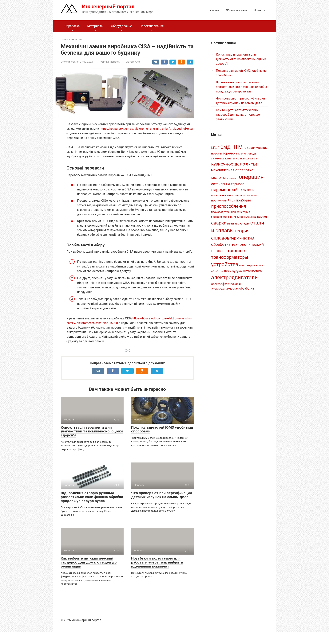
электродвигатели (234, 277)
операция (251, 177)
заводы (252, 153)
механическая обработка (232, 170)
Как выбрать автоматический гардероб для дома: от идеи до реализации (89, 562)
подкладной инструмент (246, 195)
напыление (232, 178)
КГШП (215, 148)
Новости (259, 10)
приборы (243, 200)
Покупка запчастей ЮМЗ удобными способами (162, 429)
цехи (228, 271)
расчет (262, 216)
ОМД (225, 147)
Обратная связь (236, 10)
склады (244, 223)
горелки (229, 153)
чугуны (237, 271)
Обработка (72, 26)
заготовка (217, 158)
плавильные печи (222, 195)
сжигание (232, 224)
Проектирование (152, 26)
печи (251, 190)
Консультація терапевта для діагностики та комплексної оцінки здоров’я (92, 431)
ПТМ (237, 147)
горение (241, 153)
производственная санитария (230, 212)
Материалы (95, 26)
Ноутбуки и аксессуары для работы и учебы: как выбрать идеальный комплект (157, 562)
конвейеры (251, 158)
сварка (218, 223)
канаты (230, 158)
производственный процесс (227, 217)
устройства (224, 264)
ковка (240, 158)
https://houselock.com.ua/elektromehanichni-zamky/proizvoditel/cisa (146, 129)
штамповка (252, 271)
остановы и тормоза (227, 184)
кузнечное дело (228, 164)
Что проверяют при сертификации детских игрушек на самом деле (161, 495)
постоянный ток (223, 200)
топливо (236, 250)
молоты (218, 177)
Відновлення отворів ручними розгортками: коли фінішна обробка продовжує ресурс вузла (92, 497)
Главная (214, 10)
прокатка (250, 216)
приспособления (228, 206)
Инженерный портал (108, 6)
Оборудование (121, 26)
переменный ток (228, 189)
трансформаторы (229, 257)
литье (252, 164)
